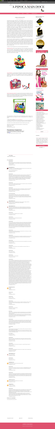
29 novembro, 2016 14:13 (12, 185)
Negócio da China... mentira (40, 121)
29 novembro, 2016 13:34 (12, 180)
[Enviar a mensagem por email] (9, 155)
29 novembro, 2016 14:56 (12, 198)
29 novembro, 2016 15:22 (12, 210)
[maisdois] (45, 52)
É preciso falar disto (39, 129)
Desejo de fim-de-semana (40, 114)
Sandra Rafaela (11, 167)
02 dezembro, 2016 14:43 (12, 377)
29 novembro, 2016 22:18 (12, 289)
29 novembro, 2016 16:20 (12, 232)
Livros (23, 13)
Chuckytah (10, 384)
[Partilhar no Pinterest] (12, 155)
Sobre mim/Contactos (34, 13)
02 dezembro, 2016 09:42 (12, 355)
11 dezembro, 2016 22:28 (12, 396)
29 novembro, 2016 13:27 (12, 171)
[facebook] (37, 52)
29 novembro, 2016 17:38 (12, 248)
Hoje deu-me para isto (39, 119)
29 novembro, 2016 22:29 (12, 298)
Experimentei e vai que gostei (40, 117)
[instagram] (39, 52)
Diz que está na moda (39, 115)
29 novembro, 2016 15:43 (12, 214)
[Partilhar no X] (10, 155)
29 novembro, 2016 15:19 (12, 203)
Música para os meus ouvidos (40, 120)
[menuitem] (5, 0)
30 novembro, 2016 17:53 (12, 316)
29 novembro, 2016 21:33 (12, 284)
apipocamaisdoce (11, 353)
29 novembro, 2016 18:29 (12, 252)
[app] (43, 52)
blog (18, 13)
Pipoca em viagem (39, 124)
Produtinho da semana (39, 125)
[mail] (41, 52)
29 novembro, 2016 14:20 (12, 191)
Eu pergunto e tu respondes (40, 116)
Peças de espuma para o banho (11, 93)
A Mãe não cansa (11, 379)
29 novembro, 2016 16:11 (12, 227)
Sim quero (38, 127)
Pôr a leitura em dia (39, 126)
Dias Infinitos (10, 362)
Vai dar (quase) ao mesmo (40, 128)
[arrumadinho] (47, 52)
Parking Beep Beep (10, 48)
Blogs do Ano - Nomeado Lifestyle (40, 16)
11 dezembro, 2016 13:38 (12, 386)
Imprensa (27, 13)
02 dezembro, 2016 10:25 (12, 364)
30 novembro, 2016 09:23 (12, 308)
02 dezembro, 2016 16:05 (12, 381)
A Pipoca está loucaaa (12, 156)
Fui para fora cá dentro (39, 118)
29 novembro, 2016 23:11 (12, 304)
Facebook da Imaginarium (18, 119)
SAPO (2, 0)
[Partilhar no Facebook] (11, 155)
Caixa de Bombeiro (9, 72)
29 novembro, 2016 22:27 (12, 294)
